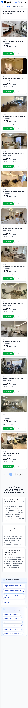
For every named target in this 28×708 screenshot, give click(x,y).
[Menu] (26, 2)
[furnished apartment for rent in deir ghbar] (14, 376)
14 (14, 477)
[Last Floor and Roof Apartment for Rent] (14, 413)
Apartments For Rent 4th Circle (11, 618)
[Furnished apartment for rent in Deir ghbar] (14, 151)
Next (19, 477)
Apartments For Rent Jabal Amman (12, 633)
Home (2, 6)
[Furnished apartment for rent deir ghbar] (14, 226)
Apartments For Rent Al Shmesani (12, 625)
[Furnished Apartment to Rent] (14, 338)
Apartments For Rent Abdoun (11, 614)
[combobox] (9, 16)
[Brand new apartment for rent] (14, 451)
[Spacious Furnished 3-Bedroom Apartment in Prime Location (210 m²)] (14, 38)
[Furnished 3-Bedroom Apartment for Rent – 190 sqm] (14, 113)
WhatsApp (9, 53)
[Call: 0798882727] (19, 2)
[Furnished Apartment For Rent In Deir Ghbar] (14, 188)
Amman (8, 6)
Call (21, 53)
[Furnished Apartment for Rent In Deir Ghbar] (14, 76)
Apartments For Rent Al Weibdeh (12, 622)
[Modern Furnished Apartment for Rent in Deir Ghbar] (14, 263)
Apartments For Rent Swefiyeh (11, 629)
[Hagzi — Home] (6, 2)
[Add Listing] (16, 2)
